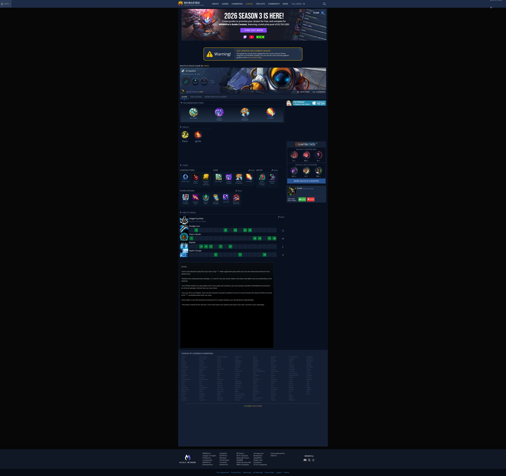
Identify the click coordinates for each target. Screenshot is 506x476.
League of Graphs (209, 456)
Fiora (201, 381)
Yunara (309, 375)
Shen (273, 377)
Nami (255, 357)
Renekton (256, 400)
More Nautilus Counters (306, 181)
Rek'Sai (255, 394)
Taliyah (291, 359)
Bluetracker (258, 456)
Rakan (255, 390)
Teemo (291, 365)
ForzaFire (223, 462)
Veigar (291, 387)
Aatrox (183, 357)
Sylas (273, 398)
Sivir (272, 385)
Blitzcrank (185, 390)
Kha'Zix (220, 400)
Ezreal (201, 377)
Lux (236, 379)
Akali (183, 361)
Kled (236, 359)
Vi (289, 394)
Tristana (292, 369)
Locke (237, 373)
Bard (183, 385)
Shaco (273, 375)
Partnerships (269, 472)
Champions (237, 4)
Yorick (309, 373)
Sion (272, 383)
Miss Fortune (240, 394)
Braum (183, 394)
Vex (290, 392)
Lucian (237, 375)
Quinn (255, 387)
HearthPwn (258, 458)
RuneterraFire (208, 465)
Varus (291, 383)
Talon (291, 361)
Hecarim (202, 400)
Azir (182, 383)
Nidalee (256, 365)
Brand (183, 392)
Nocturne (256, 369)
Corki (201, 361)
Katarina (220, 392)
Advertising (247, 472)
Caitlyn (183, 398)
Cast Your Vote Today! (292, 199)
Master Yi (238, 387)
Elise (201, 373)
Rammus (256, 392)
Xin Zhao (310, 367)
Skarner (274, 387)
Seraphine (274, 371)
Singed (273, 381)
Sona (273, 392)
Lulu (236, 377)
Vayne (291, 385)
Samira (273, 365)
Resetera (223, 458)
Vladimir (292, 400)
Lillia (236, 369)
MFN (6, 3)
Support (279, 472)
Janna (219, 367)
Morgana (238, 398)
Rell (254, 396)
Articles (286, 472)
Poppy (255, 381)
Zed (308, 383)
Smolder (274, 390)
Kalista (219, 383)
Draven (202, 369)
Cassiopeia (203, 357)
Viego (291, 396)
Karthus (220, 387)
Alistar (183, 365)
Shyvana (274, 379)
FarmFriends (224, 460)
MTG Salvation (242, 456)
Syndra (273, 400)
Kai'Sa (219, 381)
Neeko (255, 363)
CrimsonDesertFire (278, 453)
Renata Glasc (258, 398)
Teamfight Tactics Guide (253, 406)
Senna (273, 369)
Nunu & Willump (259, 371)
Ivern (219, 365)
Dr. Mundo (203, 367)
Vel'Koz (291, 390)
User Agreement (223, 472)
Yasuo (309, 369)
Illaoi (219, 361)
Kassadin (220, 390)
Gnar (201, 392)
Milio (237, 392)
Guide (184, 96)
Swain (273, 396)
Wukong (310, 361)
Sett (272, 373)
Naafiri (237, 400)
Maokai (237, 385)
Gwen (201, 398)
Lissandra (238, 371)
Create (215, 4)
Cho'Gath (202, 359)
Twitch (291, 377)
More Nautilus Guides (216, 96)
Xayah (309, 363)
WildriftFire (207, 462)
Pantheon (256, 379)
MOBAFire (207, 453)
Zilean (309, 390)
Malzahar (238, 383)
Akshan (184, 363)
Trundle (292, 371)
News (285, 4)
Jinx (218, 377)
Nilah (255, 367)
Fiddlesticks (203, 379)
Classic (249, 4)
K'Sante (220, 379)
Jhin (218, 375)
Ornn (255, 377)
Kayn (219, 396)
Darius (201, 363)
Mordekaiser (239, 396)
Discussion (196, 96)
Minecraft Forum (243, 458)
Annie (183, 373)
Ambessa (184, 367)
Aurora (184, 381)
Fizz (200, 383)
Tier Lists (260, 4)
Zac (308, 381)
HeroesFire (224, 465)
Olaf (254, 373)
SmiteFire (223, 453)
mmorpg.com (259, 453)
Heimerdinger (222, 357)
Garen (201, 390)
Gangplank (203, 387)
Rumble (273, 361)
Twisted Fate (293, 375)
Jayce (219, 373)
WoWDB (240, 460)
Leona (237, 367)
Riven (273, 359)
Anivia (183, 371)
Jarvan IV (220, 369)
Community (274, 4)
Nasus (255, 359)
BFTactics (240, 453)
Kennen (220, 398)
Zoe (308, 392)
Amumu (184, 369)
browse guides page (254, 57)
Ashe (183, 377)
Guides (225, 4)
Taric (291, 363)
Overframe (258, 462)
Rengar (273, 357)
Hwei (219, 359)
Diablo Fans (258, 460)
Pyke (254, 383)
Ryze (272, 363)
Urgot (291, 381)
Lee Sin (237, 365)
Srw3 (206, 66)
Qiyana (255, 385)
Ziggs (309, 387)
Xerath (309, 365)
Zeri (308, 385)
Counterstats (207, 460)
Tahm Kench (293, 357)
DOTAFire (223, 456)
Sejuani (273, 367)
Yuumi (309, 377)
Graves (202, 396)
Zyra (308, 394)
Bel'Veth (184, 387)
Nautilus (256, 361)
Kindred (238, 357)
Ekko (201, 371)
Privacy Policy (236, 472)
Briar (183, 396)
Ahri (182, 359)
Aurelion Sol (185, 379)
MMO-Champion (243, 465)
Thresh (291, 367)
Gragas (202, 394)
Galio (201, 385)
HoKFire (274, 456)
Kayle (219, 394)
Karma (219, 385)
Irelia (219, 363)
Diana (201, 365)
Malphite (238, 381)
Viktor (291, 398)
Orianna (256, 375)
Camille (184, 400)
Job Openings (258, 472)
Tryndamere (293, 373)
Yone (308, 371)
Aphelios (184, 375)
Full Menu (297, 4)
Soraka (273, 394)
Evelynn (202, 375)
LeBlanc (238, 363)
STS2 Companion (260, 465)
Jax (218, 371)
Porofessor (207, 458)
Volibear (310, 357)
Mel (236, 390)
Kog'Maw (238, 361)
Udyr (290, 379)
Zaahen (309, 379)
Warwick (310, 359)
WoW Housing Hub (244, 462)
